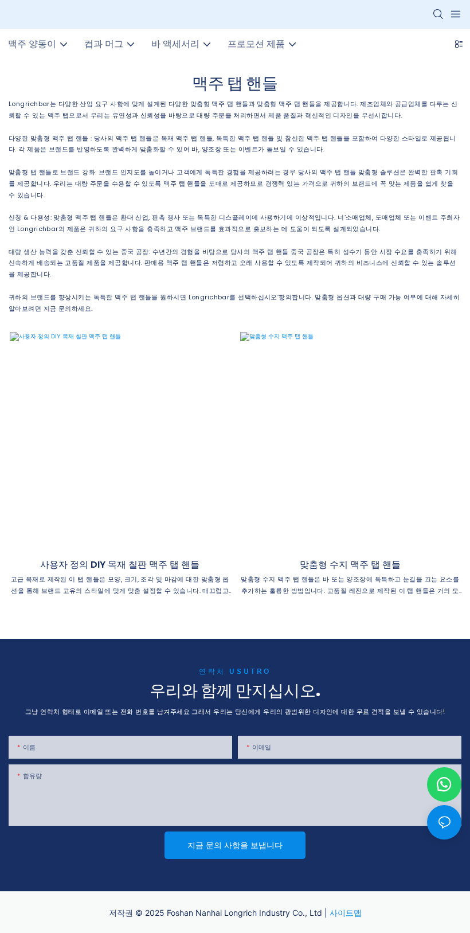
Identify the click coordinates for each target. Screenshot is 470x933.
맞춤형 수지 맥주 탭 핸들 (350, 564)
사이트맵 (346, 913)
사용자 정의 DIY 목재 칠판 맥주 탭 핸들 (119, 564)
